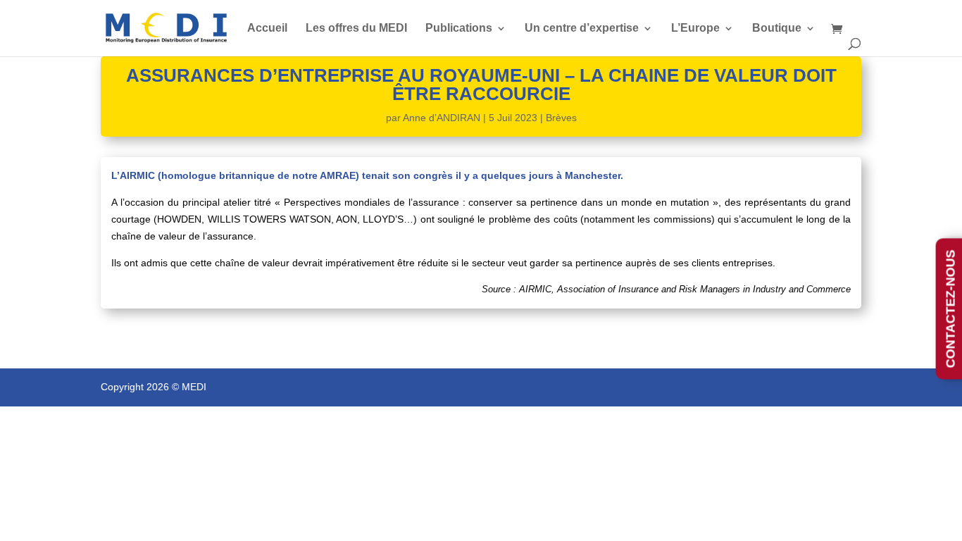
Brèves (561, 117)
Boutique (776, 28)
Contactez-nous (951, 308)
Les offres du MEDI (356, 28)
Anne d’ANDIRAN (441, 117)
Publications (458, 28)
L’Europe (695, 28)
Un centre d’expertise (582, 28)
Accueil (267, 28)
